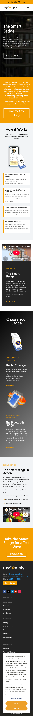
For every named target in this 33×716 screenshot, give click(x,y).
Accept (16, 703)
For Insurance (8, 630)
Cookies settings (16, 698)
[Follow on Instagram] (19, 591)
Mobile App (7, 613)
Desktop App (7, 637)
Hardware (6, 609)
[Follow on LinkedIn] (12, 591)
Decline (16, 708)
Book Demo (12, 55)
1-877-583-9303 (16, 1)
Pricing (5, 622)
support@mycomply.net (19, 576)
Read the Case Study (17, 113)
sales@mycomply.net (15, 574)
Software (6, 606)
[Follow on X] (8, 591)
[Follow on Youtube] (15, 591)
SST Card (6, 633)
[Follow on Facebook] (4, 591)
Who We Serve (8, 626)
